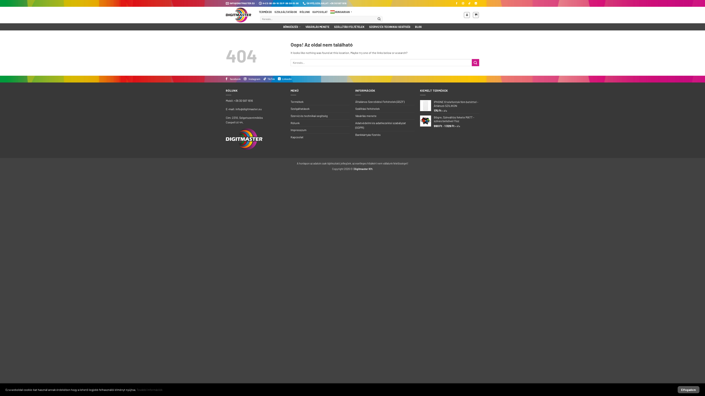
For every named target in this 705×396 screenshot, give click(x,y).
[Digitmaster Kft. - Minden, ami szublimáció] (239, 15)
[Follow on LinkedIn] (475, 3)
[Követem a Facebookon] (456, 3)
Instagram (254, 79)
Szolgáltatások (285, 12)
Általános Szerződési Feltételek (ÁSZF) (379, 101)
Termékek (265, 12)
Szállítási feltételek (349, 26)
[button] (467, 15)
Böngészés (290, 26)
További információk (149, 389)
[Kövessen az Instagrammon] (463, 3)
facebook (235, 79)
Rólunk (305, 12)
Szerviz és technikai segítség (389, 26)
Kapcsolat (320, 12)
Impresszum (298, 130)
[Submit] (379, 19)
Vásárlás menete (317, 26)
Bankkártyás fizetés (368, 134)
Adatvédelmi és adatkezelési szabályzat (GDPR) (380, 125)
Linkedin (287, 79)
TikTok (271, 79)
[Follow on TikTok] (469, 3)
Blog (418, 26)
